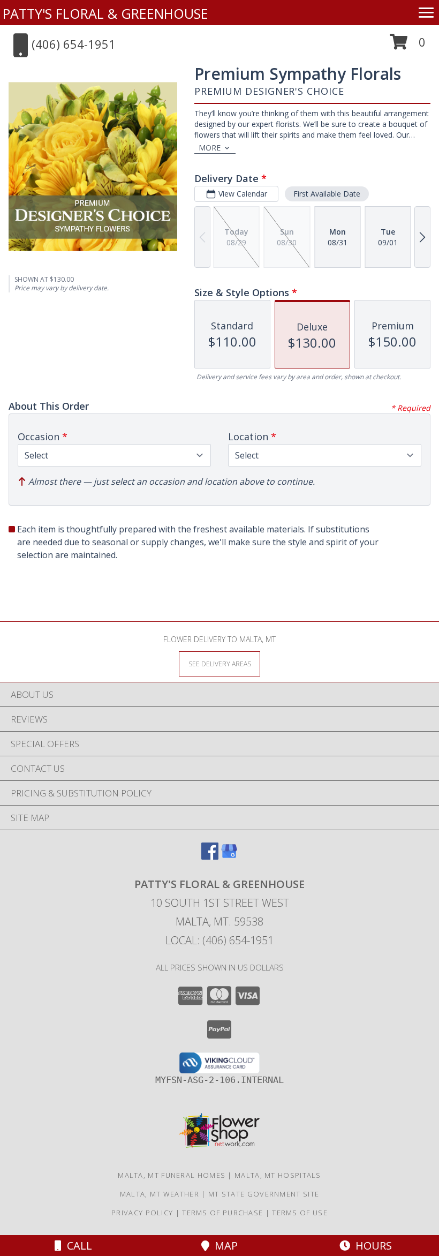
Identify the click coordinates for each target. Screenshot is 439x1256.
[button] (408, 46)
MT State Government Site (263, 1194)
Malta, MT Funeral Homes (171, 1175)
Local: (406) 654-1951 (219, 940)
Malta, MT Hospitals (277, 1175)
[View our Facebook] (209, 856)
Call (77, 1245)
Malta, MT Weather (159, 1194)
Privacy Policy (142, 1212)
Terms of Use (300, 1212)
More (210, 147)
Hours (371, 1245)
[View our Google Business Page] (229, 856)
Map (223, 1245)
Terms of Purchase (222, 1212)
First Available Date (326, 194)
